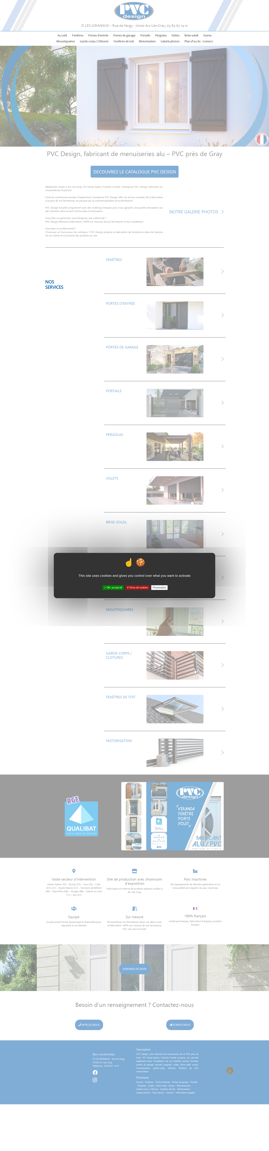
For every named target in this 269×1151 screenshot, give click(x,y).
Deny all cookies (138, 587)
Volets (175, 35)
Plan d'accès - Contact (198, 41)
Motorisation (147, 41)
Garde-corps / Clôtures (94, 41)
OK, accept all (114, 587)
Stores (207, 35)
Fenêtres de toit (123, 41)
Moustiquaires (65, 41)
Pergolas (161, 35)
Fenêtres (77, 35)
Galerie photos (170, 41)
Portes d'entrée (98, 35)
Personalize (159, 587)
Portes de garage (124, 35)
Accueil (62, 35)
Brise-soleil (191, 35)
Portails (145, 35)
